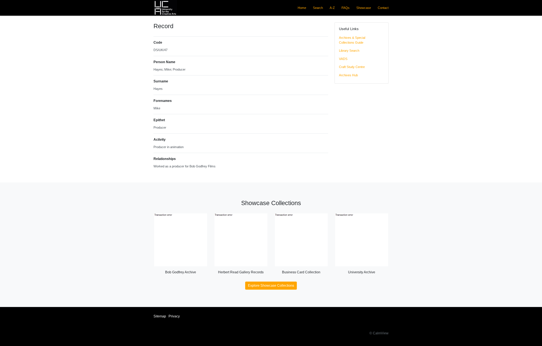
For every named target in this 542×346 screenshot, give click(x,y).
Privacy (174, 316)
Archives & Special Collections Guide (352, 40)
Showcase (363, 8)
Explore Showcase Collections (271, 285)
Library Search (349, 50)
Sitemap (159, 316)
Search (318, 8)
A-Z (332, 8)
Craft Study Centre (352, 67)
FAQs (346, 8)
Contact (383, 8)
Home (302, 8)
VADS (343, 59)
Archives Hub (348, 75)
